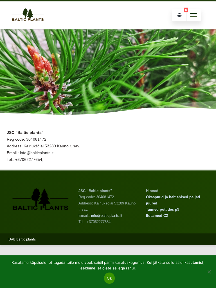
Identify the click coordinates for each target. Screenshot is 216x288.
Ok (109, 278)
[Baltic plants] (28, 26)
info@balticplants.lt (36, 152)
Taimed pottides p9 (162, 209)
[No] (209, 271)
